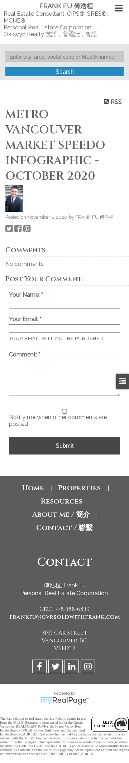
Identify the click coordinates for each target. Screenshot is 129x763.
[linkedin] (72, 667)
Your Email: (24, 319)
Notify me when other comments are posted (58, 420)
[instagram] (89, 667)
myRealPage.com (64, 701)
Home (33, 488)
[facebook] (40, 667)
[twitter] (56, 667)
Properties (79, 488)
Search (65, 72)
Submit (64, 446)
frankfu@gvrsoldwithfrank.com (64, 617)
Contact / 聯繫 (64, 528)
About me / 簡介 (61, 514)
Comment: (23, 354)
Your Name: (25, 294)
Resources (61, 501)
